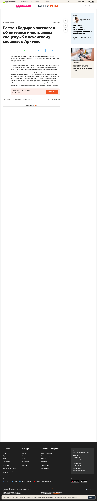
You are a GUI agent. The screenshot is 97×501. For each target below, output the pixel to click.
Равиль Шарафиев (85, 19)
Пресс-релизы (6, 461)
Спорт (7, 449)
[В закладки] (65, 25)
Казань (5, 6)
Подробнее (74, 497)
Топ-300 (43, 471)
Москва (79, 1)
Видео (23, 455)
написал (20, 65)
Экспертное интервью (50, 449)
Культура (25, 449)
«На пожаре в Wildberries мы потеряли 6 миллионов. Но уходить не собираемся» (82, 29)
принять (91, 497)
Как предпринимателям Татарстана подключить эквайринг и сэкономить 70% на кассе (82, 67)
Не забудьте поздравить (47, 455)
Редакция (6, 465)
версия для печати (55, 99)
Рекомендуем (76, 62)
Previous (73, 42)
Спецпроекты (45, 465)
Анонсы (24, 453)
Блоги (4, 458)
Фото (23, 458)
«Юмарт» (82, 20)
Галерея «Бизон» (45, 468)
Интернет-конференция (47, 453)
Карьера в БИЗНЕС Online (9, 468)
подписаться (52, 92)
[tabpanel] (82, 28)
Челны (69, 1)
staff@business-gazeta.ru (79, 470)
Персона (5, 455)
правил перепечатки (55, 493)
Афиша (5, 453)
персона (75, 15)
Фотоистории (25, 461)
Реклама (24, 465)
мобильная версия (46, 481)
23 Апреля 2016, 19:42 (8, 22)
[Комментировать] (65, 21)
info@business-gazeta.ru (79, 459)
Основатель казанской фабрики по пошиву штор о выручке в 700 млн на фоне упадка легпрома (82, 37)
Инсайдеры (44, 461)
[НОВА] (23, 6)
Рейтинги (43, 458)
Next (92, 42)
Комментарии (31, 105)
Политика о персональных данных (48, 488)
